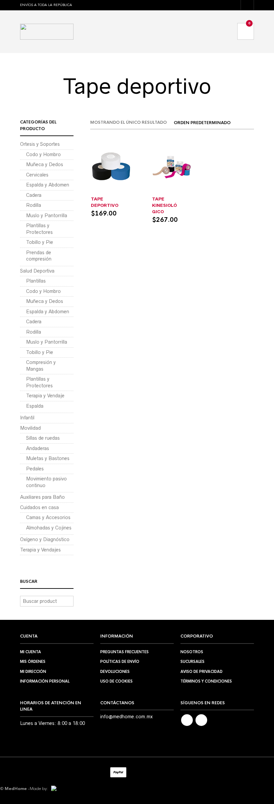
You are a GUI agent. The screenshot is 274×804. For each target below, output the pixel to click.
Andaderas (37, 448)
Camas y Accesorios (48, 517)
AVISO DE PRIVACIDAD (201, 671)
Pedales (35, 468)
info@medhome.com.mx (126, 716)
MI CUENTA (30, 652)
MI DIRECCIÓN (33, 671)
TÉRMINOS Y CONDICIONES (206, 681)
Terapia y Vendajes (172, 192)
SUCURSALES (192, 661)
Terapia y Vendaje (45, 395)
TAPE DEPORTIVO (104, 202)
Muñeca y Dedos (44, 164)
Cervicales (37, 174)
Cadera (33, 195)
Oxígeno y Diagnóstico (45, 539)
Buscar (68, 601)
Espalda (34, 406)
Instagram (201, 720)
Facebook (186, 720)
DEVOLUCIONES (115, 671)
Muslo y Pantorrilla (46, 215)
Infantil (27, 417)
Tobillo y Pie (39, 242)
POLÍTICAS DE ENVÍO (119, 661)
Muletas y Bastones (48, 458)
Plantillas (36, 281)
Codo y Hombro (43, 154)
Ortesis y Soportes (40, 144)
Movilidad (30, 428)
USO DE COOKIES (116, 681)
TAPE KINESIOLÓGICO (164, 205)
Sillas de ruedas (43, 438)
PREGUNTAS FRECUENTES (124, 652)
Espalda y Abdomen (47, 184)
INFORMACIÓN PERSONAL (45, 681)
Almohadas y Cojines (49, 527)
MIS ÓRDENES (32, 661)
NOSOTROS (191, 652)
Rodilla (33, 205)
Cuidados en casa (39, 507)
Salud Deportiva (111, 192)
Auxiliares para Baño (42, 497)
